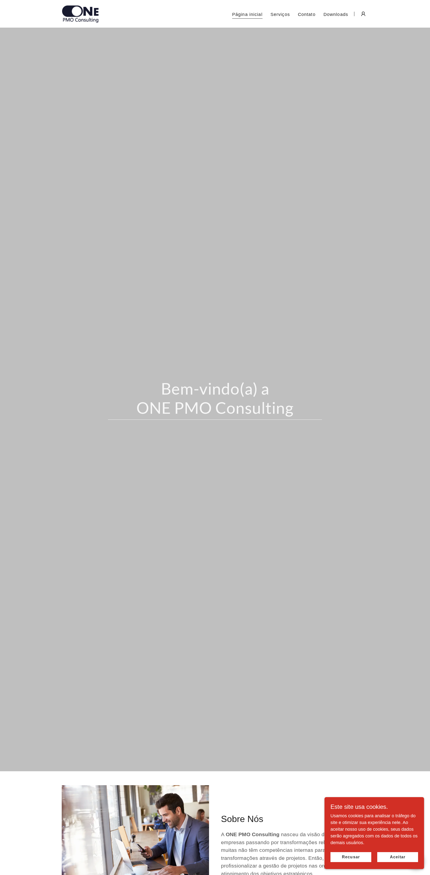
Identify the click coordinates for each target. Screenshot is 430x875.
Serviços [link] (280, 14)
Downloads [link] (335, 14)
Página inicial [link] (247, 14)
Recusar (351, 857)
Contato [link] (307, 14)
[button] (363, 14)
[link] (80, 13)
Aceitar (397, 857)
